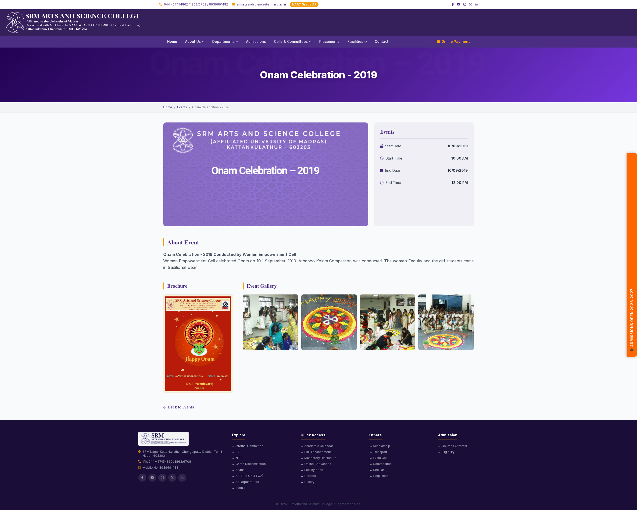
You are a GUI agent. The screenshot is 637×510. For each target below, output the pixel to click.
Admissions (256, 41)
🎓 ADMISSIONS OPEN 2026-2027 (632, 319)
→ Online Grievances (316, 464)
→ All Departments (245, 482)
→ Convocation (380, 464)
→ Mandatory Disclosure (318, 458)
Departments (223, 41)
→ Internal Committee (248, 446)
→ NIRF (237, 458)
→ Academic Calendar (317, 446)
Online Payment (455, 41)
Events (182, 107)
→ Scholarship (379, 446)
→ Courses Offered (452, 446)
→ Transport (378, 452)
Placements (329, 41)
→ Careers (308, 476)
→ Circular (376, 470)
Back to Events (181, 407)
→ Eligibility (446, 452)
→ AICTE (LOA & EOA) (247, 476)
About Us (193, 41)
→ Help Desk (378, 476)
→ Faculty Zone (312, 470)
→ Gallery (308, 482)
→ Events (239, 488)
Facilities (355, 41)
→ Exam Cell (378, 458)
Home (172, 41)
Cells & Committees (291, 41)
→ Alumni (238, 470)
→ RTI (236, 452)
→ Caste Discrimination (249, 464)
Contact (381, 41)
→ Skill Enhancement (316, 452)
